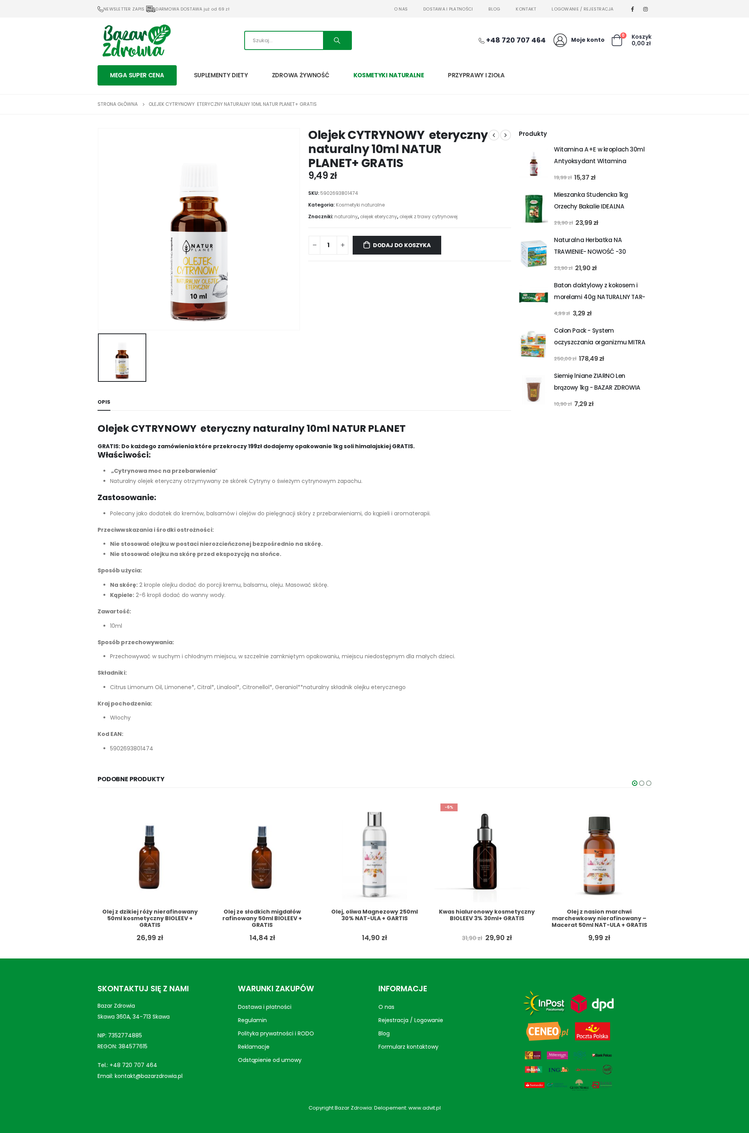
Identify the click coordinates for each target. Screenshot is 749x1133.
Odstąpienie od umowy (270, 1060)
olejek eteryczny (378, 216)
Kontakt (526, 9)
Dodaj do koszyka (402, 245)
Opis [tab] (104, 402)
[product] (533, 163)
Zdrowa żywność (301, 75)
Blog (494, 9)
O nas (401, 9)
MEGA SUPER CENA (137, 75)
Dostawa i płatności (448, 9)
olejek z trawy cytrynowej (428, 216)
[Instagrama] (645, 9)
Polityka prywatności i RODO (276, 1033)
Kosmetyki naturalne (388, 75)
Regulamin (252, 1020)
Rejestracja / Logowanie (410, 1020)
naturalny (346, 216)
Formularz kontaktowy (408, 1047)
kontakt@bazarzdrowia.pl (149, 1076)
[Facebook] (632, 9)
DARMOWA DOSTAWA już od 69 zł (192, 9)
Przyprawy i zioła (476, 75)
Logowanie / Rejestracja (582, 9)
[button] (634, 783)
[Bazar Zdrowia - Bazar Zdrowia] (137, 40)
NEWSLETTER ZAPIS (123, 9)
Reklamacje (254, 1047)
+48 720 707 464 (133, 1065)
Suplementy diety (221, 75)
